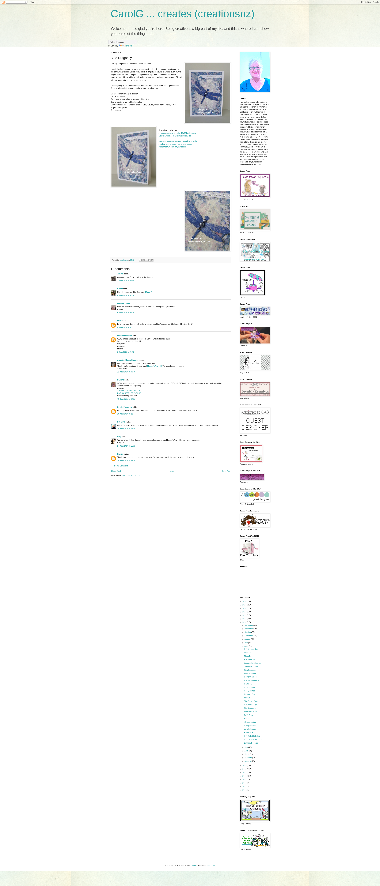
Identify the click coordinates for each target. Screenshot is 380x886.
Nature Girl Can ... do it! (253, 739)
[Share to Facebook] (149, 260)
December (248, 625)
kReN (119, 321)
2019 (244, 766)
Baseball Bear (250, 733)
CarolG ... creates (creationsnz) (182, 13)
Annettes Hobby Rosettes (128, 360)
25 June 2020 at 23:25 (126, 461)
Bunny (120, 289)
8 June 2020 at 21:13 (125, 352)
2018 (244, 769)
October (247, 632)
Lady (119, 437)
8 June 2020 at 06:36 (125, 313)
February (248, 758)
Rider (246, 719)
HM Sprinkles (249, 659)
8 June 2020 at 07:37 (125, 327)
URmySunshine (250, 726)
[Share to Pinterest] (152, 260)
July (246, 643)
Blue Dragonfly (250, 708)
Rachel (120, 454)
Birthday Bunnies (251, 743)
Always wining (250, 722)
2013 (244, 786)
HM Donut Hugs (250, 705)
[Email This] (140, 260)
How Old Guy (249, 694)
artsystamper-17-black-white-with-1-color (176, 136)
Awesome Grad (250, 712)
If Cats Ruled (249, 684)
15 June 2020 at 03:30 (126, 399)
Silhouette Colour (251, 666)
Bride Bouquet (250, 673)
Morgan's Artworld (154, 366)
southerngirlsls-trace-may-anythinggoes (175, 144)
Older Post (226, 471)
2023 (244, 612)
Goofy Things (249, 691)
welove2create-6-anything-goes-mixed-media (178, 141)
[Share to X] (146, 260)
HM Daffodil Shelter (252, 736)
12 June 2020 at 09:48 (126, 372)
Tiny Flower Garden (252, 701)
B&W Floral (248, 715)
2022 (244, 615)
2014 (244, 783)
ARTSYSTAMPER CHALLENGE (130, 391)
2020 (244, 622)
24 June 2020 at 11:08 (126, 446)
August (247, 639)
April (246, 751)
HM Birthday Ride (251, 649)
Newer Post (116, 471)
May (246, 747)
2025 (244, 605)
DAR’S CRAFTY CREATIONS (129, 393)
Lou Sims (121, 422)
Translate (128, 46)
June (246, 646)
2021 (244, 619)
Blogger (211, 865)
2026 (244, 601)
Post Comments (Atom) (131, 475)
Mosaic (247, 698)
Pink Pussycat (249, 670)
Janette (120, 274)
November (248, 629)
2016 (244, 776)
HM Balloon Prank (251, 680)
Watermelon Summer (252, 663)
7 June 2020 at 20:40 (125, 281)
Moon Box (248, 656)
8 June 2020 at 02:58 (125, 295)
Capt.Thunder (249, 687)
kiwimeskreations (124, 335)
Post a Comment (121, 466)
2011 (244, 790)
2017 (244, 773)
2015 (244, 779)
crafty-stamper (123, 303)
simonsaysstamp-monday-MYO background (177, 133)
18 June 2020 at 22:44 (126, 414)
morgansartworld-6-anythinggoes (172, 147)
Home (171, 471)
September (249, 636)
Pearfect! (247, 653)
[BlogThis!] (143, 260)
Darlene (120, 380)
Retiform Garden (251, 677)
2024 (244, 608)
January (247, 761)
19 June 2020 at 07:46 (126, 429)
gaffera (194, 865)
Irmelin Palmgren (124, 407)
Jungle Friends (250, 729)
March (247, 754)
